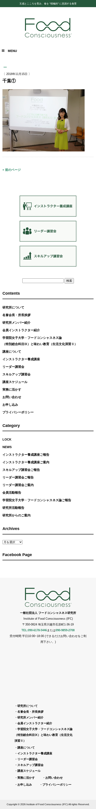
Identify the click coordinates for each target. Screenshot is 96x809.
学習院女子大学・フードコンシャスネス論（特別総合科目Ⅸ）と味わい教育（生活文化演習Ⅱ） (39, 341)
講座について (11, 351)
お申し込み (10, 404)
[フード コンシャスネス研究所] (48, 37)
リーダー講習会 (13, 366)
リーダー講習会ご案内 (18, 485)
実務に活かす (11, 389)
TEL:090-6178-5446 (34, 630)
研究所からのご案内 (16, 515)
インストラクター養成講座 (21, 359)
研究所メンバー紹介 (16, 322)
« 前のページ (11, 170)
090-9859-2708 (65, 630)
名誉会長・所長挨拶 (16, 315)
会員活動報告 (11, 492)
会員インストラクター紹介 (21, 330)
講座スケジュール (14, 382)
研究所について (13, 307)
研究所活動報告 (13, 507)
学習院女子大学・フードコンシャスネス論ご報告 (36, 500)
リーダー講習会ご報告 (18, 477)
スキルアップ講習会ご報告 (21, 470)
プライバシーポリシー (18, 412)
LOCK (6, 439)
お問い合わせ (11, 397)
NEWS (7, 447)
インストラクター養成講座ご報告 (25, 454)
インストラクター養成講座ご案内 (25, 462)
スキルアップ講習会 (16, 374)
